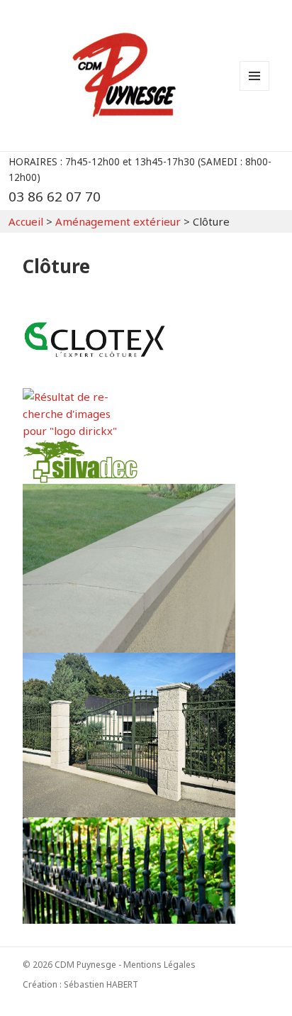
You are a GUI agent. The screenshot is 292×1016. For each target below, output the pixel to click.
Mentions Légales (159, 965)
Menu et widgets (254, 90)
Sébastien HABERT (101, 984)
